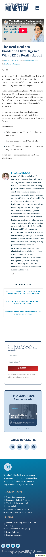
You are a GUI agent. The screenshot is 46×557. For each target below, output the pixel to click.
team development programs (18, 481)
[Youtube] (19, 447)
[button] (37, 8)
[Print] (8, 69)
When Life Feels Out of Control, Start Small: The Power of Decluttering (23, 292)
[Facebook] (34, 447)
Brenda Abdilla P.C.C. (11, 61)
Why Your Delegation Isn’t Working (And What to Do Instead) (23, 313)
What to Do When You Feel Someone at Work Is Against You (23, 303)
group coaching (30, 478)
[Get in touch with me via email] (13, 274)
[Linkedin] (12, 447)
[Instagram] (27, 447)
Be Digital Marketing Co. (24, 553)
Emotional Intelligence (12, 64)
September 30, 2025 (31, 61)
